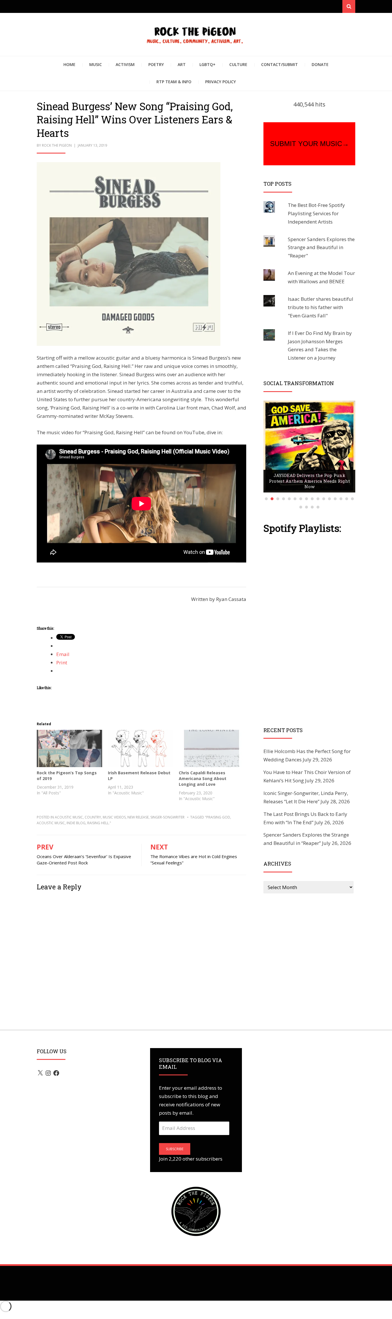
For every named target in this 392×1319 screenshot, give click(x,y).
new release (138, 817)
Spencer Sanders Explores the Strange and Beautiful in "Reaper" (321, 247)
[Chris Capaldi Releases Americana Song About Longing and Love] (211, 748)
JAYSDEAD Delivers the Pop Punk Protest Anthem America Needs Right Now (309, 480)
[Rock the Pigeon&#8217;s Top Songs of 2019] (69, 748)
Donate (320, 64)
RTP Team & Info (173, 81)
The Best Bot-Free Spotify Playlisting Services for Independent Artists (316, 213)
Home (69, 64)
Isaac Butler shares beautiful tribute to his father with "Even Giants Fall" (320, 307)
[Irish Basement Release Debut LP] (140, 748)
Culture (238, 64)
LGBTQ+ (207, 64)
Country (93, 817)
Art (182, 64)
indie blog (76, 823)
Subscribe (174, 1149)
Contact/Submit (279, 64)
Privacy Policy (220, 81)
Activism (125, 64)
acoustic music (51, 823)
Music (95, 64)
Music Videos (114, 817)
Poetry (156, 64)
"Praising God (217, 817)
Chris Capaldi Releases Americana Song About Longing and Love (202, 778)
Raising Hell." (99, 823)
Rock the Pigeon (57, 145)
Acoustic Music (69, 817)
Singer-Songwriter (167, 817)
